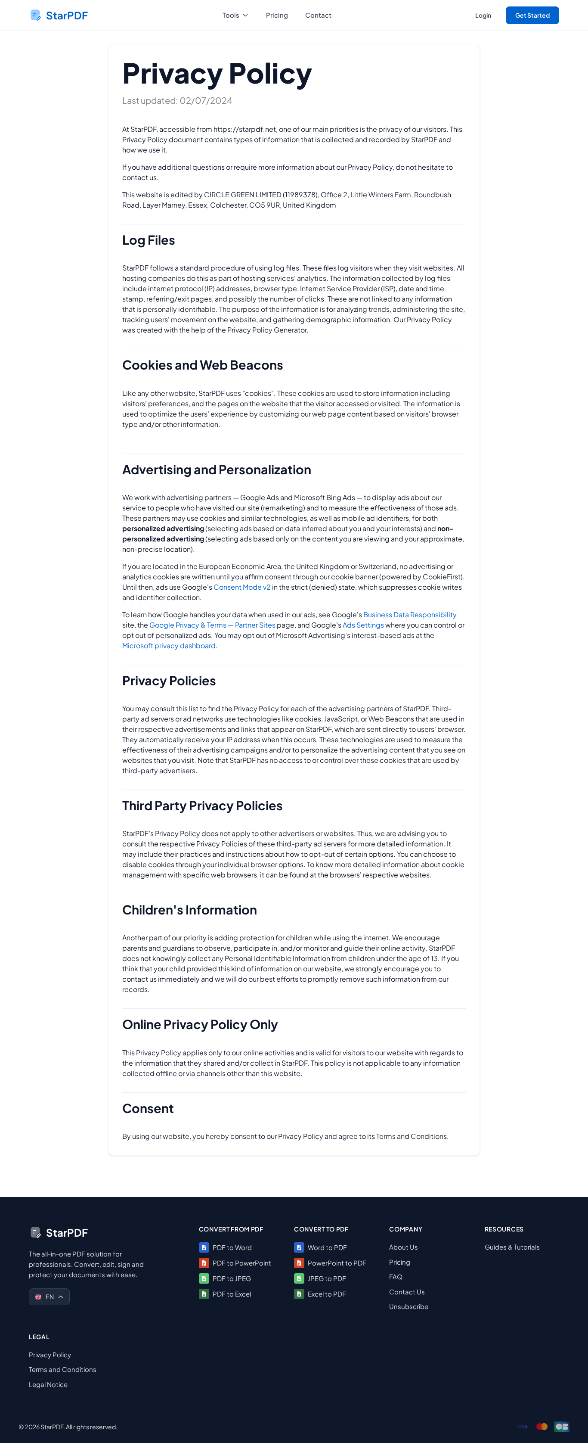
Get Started (532, 15)
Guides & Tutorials (512, 1247)
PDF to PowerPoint (242, 1262)
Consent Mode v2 (242, 586)
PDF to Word (232, 1247)
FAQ (395, 1276)
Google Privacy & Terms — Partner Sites (212, 624)
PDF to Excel (232, 1293)
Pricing (277, 15)
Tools (231, 15)
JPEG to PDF (327, 1278)
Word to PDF (327, 1247)
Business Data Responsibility (410, 614)
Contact (318, 15)
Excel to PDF (327, 1293)
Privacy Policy (50, 1354)
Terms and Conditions (62, 1369)
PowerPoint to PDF (337, 1262)
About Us (403, 1247)
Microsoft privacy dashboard (169, 645)
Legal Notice (48, 1384)
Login (483, 15)
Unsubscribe (408, 1306)
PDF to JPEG (232, 1278)
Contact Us (407, 1291)
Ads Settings (363, 624)
